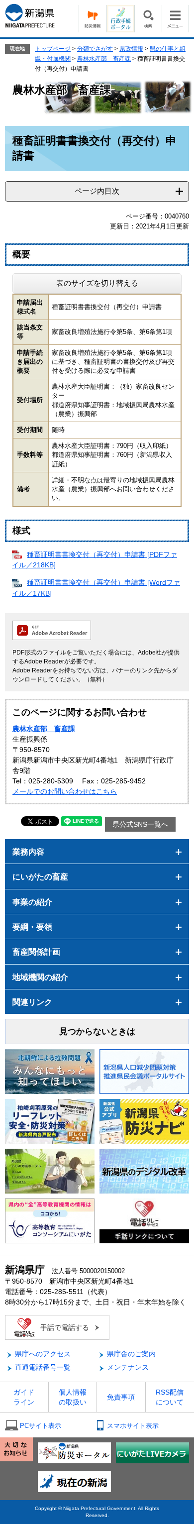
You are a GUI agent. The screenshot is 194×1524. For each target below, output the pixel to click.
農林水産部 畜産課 (104, 58)
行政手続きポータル (120, 18)
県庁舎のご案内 (131, 1354)
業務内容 (28, 852)
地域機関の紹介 (40, 977)
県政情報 (131, 48)
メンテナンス (128, 1367)
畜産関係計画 (36, 952)
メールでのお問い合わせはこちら (64, 791)
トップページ (53, 48)
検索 (148, 18)
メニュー (175, 18)
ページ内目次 (97, 191)
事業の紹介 (32, 902)
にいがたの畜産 (40, 876)
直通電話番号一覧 (43, 1367)
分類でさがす (95, 48)
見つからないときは (97, 1031)
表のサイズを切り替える (97, 283)
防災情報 (92, 18)
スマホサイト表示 (133, 1425)
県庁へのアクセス (43, 1354)
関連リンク (32, 1002)
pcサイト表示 (40, 1425)
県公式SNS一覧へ (140, 824)
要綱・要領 (32, 927)
